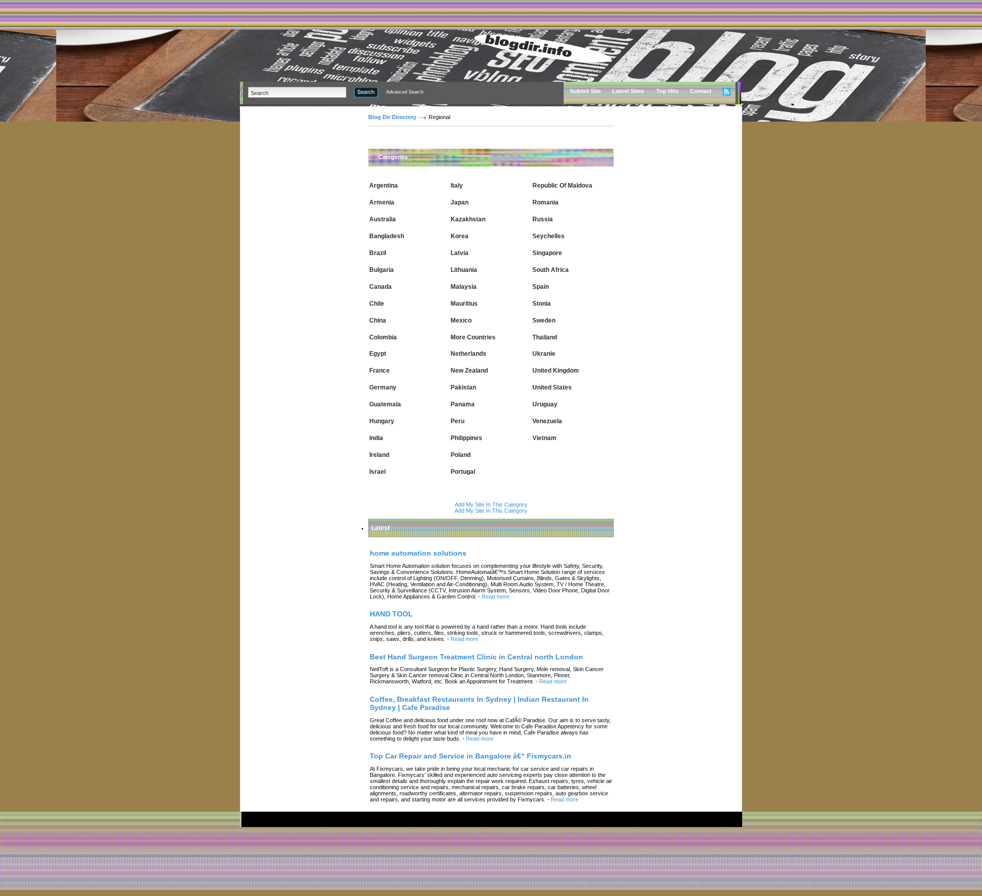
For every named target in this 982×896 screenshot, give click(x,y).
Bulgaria (381, 269)
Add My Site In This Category (491, 504)
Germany (382, 387)
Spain (540, 286)
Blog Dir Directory (392, 117)
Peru (457, 421)
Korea (459, 236)
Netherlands (468, 353)
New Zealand (469, 370)
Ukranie (543, 353)
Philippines (466, 438)
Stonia (541, 303)
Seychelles (548, 236)
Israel (377, 471)
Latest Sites (628, 91)
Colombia (383, 337)
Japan (459, 202)
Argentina (383, 185)
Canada (380, 286)
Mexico (461, 320)
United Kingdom (555, 370)
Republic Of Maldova (562, 185)
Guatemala (385, 404)
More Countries (473, 337)
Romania (545, 202)
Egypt (377, 353)
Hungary (381, 421)
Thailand (544, 337)
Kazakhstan (468, 219)
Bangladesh (386, 236)
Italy (457, 185)
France (379, 370)
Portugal (463, 471)
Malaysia (464, 286)
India (376, 438)
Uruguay (544, 404)
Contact (700, 91)
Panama (463, 404)
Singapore (547, 253)
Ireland (379, 454)
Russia (542, 219)
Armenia (381, 202)
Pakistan (463, 387)
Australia (382, 219)
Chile (376, 303)
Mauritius (464, 303)
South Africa (550, 269)
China (377, 320)
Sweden (543, 320)
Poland (461, 454)
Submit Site (585, 91)
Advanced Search (404, 92)
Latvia (459, 253)
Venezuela (547, 421)
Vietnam (544, 438)
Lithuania (464, 269)
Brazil (377, 253)
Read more (495, 596)
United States (552, 387)
